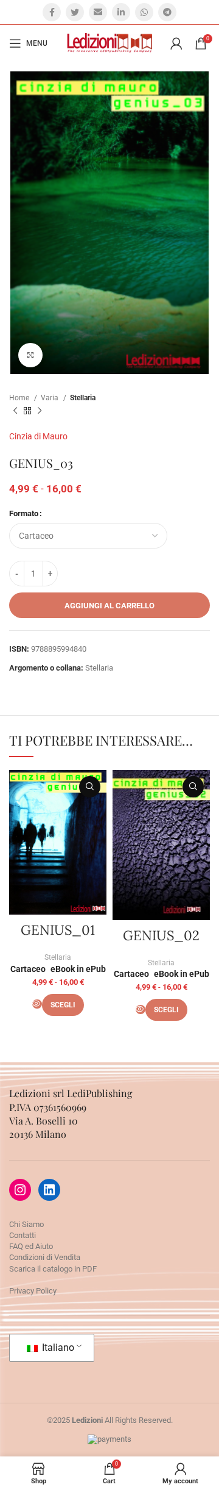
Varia (50, 398)
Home (20, 398)
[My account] (176, 43)
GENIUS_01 (58, 929)
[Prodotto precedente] (15, 411)
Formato (23, 513)
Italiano (57, 1347)
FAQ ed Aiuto (31, 1246)
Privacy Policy (33, 1290)
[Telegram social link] (167, 12)
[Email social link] (98, 12)
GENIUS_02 (161, 935)
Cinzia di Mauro (38, 436)
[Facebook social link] (52, 12)
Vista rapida (89, 786)
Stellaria (83, 398)
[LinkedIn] (49, 1190)
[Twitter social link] (75, 12)
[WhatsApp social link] (144, 12)
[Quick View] (37, 1004)
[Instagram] (20, 1190)
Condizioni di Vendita (44, 1257)
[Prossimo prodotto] (39, 411)
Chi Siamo (26, 1224)
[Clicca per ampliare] (30, 355)
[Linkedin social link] (121, 12)
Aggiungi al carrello (109, 605)
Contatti (22, 1235)
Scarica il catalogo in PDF (53, 1268)
